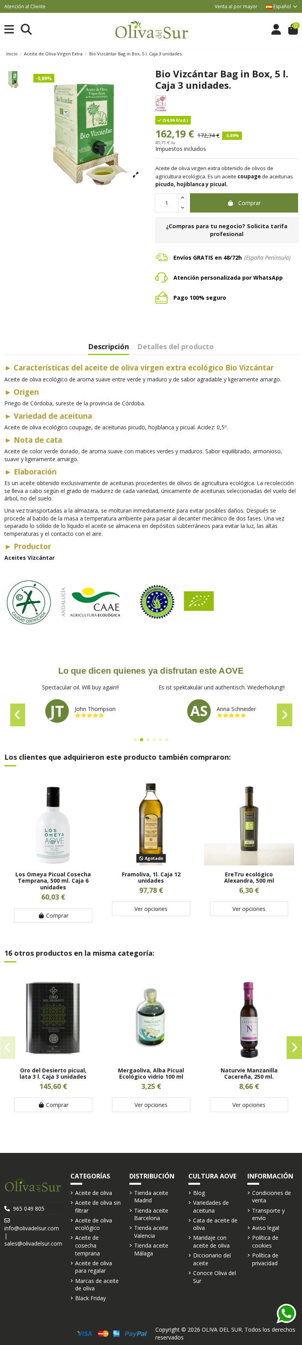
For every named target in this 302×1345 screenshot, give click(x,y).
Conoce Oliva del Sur (214, 1277)
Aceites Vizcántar (29, 557)
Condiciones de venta (271, 1196)
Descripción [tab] (108, 347)
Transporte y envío (268, 1214)
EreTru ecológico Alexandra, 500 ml (249, 877)
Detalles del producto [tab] (175, 347)
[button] (135, 739)
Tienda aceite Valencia (151, 1231)
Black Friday (90, 1298)
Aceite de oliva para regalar (93, 1267)
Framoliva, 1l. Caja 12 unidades (151, 877)
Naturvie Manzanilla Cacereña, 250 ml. (249, 1073)
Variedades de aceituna (211, 1206)
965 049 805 (28, 1208)
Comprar (249, 203)
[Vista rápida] (53, 862)
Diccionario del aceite (212, 1259)
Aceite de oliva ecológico (93, 1224)
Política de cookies (265, 1241)
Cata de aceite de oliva (215, 1224)
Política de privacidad (265, 1259)
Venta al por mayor (236, 6)
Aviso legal (265, 1227)
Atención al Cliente (25, 6)
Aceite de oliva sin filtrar (98, 1206)
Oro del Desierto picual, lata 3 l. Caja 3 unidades (53, 1073)
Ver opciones (151, 909)
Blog (199, 1193)
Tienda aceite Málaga (151, 1249)
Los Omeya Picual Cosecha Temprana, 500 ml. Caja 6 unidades (53, 880)
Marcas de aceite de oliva (97, 1284)
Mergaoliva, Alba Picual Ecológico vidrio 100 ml (151, 1073)
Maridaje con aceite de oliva (211, 1241)
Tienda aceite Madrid (151, 1196)
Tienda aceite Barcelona (151, 1214)
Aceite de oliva (93, 1193)
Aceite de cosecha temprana (87, 1245)
